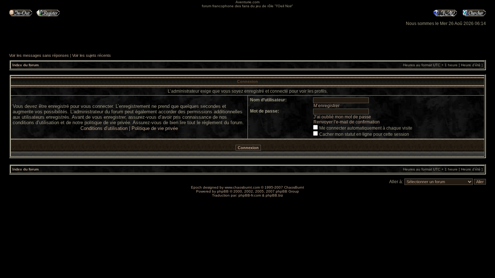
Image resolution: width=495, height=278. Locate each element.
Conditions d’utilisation (104, 128)
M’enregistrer (326, 105)
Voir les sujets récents (91, 55)
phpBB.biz (274, 195)
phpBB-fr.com (249, 195)
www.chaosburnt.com (242, 187)
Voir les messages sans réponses (39, 55)
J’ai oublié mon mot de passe (342, 116)
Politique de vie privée (155, 128)
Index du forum (25, 65)
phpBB (223, 191)
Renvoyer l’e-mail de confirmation (346, 122)
